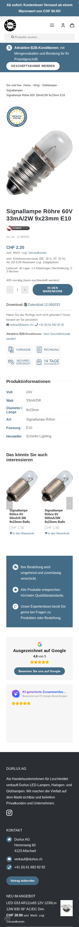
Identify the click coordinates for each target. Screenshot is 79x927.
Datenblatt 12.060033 (44, 304)
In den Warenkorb (52, 289)
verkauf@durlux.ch (21, 324)
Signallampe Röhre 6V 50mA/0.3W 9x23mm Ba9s (19, 516)
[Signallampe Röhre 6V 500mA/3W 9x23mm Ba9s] (57, 486)
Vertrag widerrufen (23, 880)
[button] (9, 503)
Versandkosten (37, 252)
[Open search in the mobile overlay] (39, 37)
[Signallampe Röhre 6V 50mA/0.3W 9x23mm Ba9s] (21, 486)
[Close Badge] (65, 910)
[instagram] (9, 813)
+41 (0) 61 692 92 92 (51, 324)
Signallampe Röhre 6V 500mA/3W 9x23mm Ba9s (55, 516)
